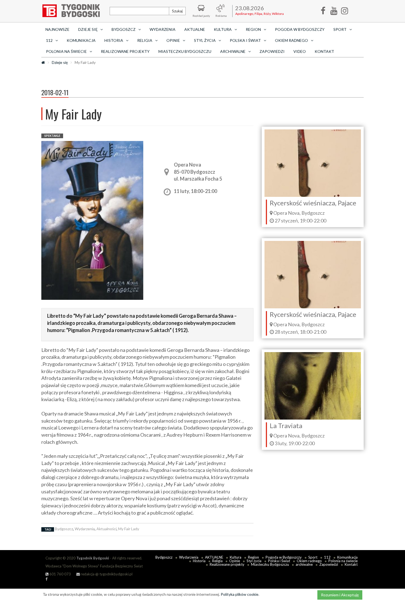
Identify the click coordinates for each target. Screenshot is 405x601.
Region (253, 557)
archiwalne (304, 564)
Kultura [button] (223, 29)
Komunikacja (81, 40)
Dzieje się (60, 62)
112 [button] (49, 40)
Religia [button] (144, 40)
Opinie (234, 561)
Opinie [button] (173, 40)
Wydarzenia (162, 29)
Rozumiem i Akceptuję (340, 594)
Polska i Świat (279, 561)
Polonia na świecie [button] (66, 51)
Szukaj (177, 11)
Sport (312, 557)
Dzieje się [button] (88, 29)
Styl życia (254, 561)
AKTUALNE (194, 29)
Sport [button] (340, 29)
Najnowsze (57, 29)
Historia (199, 561)
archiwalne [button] (232, 51)
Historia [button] (113, 40)
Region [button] (253, 29)
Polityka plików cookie (239, 594)
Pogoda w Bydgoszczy (300, 29)
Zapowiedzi (272, 51)
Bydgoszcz (64, 528)
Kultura (235, 557)
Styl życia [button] (205, 40)
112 (327, 557)
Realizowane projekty (125, 51)
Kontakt (324, 51)
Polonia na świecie (343, 561)
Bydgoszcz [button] (124, 29)
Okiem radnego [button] (291, 40)
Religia (217, 561)
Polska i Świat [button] (245, 40)
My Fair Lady (128, 528)
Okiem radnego (309, 561)
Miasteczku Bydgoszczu (184, 51)
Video (299, 51)
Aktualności (106, 528)
